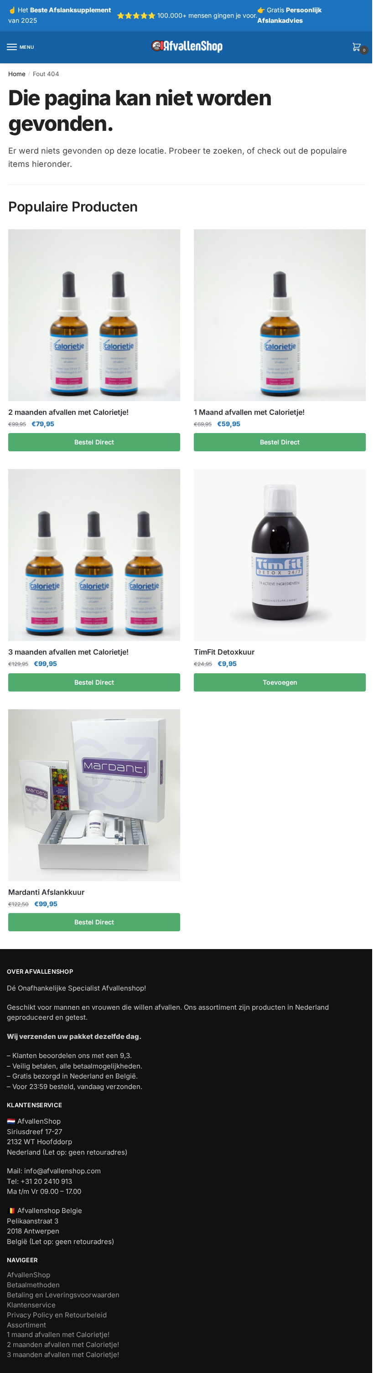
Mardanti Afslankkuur (46, 892)
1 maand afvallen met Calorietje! (58, 1334)
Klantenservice (31, 1304)
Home (17, 73)
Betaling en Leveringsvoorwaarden (63, 1294)
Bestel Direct (94, 442)
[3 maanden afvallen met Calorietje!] (94, 555)
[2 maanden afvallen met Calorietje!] (94, 315)
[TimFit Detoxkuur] (280, 555)
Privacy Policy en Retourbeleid (57, 1314)
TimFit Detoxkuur (224, 651)
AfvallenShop (28, 1274)
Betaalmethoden (33, 1284)
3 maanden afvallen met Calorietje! (68, 651)
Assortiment (26, 1324)
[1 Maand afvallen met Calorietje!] (280, 315)
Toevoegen (280, 682)
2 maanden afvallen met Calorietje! (68, 412)
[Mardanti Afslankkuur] (94, 795)
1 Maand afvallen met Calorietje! (249, 412)
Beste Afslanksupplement (70, 10)
